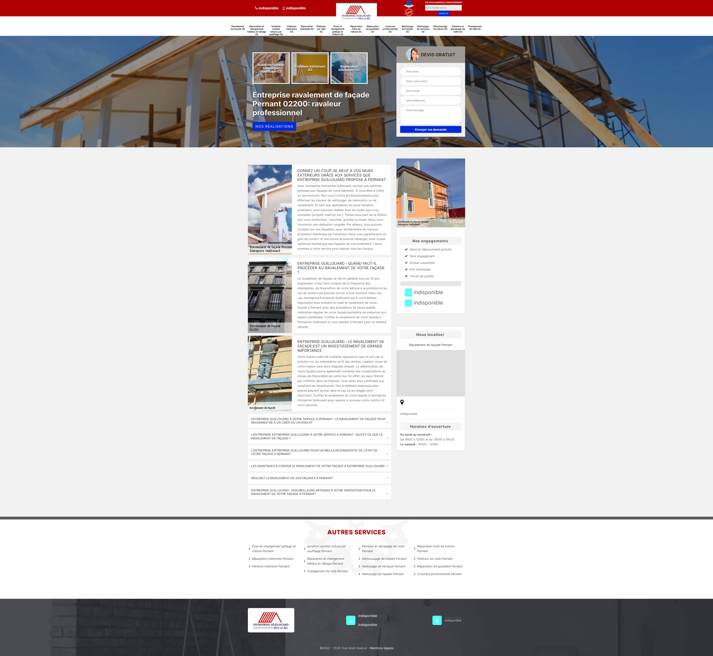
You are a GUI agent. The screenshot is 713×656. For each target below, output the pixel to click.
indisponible (268, 8)
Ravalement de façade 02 (238, 27)
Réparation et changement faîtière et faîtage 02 (256, 30)
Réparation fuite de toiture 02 (356, 29)
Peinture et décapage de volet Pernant (383, 548)
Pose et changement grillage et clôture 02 (337, 30)
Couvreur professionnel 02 (390, 29)
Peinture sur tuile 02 (321, 29)
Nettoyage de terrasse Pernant (383, 566)
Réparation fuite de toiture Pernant (435, 548)
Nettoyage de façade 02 (407, 29)
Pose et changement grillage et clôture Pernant (274, 548)
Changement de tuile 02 (475, 27)
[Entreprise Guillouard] (356, 11)
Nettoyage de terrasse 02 (423, 29)
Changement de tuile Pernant (327, 571)
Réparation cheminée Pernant (272, 559)
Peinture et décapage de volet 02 (458, 29)
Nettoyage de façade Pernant (383, 574)
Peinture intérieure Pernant (270, 566)
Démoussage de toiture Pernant (384, 559)
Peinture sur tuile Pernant (434, 559)
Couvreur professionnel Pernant (439, 574)
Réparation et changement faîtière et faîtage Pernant (325, 561)
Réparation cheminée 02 (307, 27)
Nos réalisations (274, 126)
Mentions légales (381, 648)
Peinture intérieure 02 (291, 29)
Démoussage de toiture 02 (440, 27)
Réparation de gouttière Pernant (439, 566)
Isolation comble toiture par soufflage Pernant (326, 548)
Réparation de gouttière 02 (372, 29)
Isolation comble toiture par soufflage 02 (276, 30)
